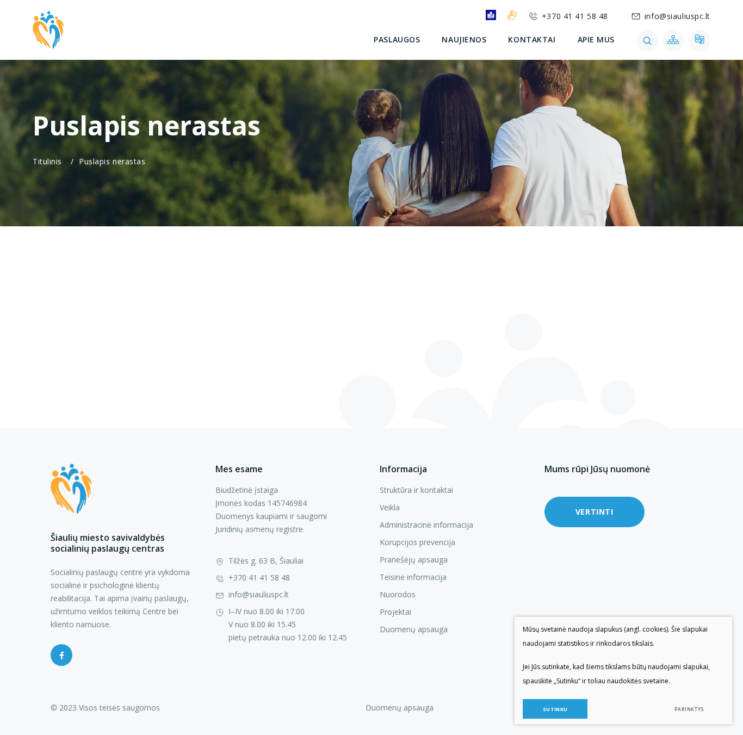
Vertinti (594, 512)
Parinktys (689, 709)
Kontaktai (531, 39)
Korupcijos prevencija (417, 542)
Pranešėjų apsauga (414, 559)
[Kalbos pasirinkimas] (699, 41)
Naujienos (464, 39)
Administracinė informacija (426, 525)
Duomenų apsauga (414, 629)
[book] (491, 15)
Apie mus (596, 39)
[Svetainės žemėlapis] (673, 41)
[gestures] (512, 15)
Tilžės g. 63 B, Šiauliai (266, 560)
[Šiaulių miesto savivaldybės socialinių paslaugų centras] (48, 30)
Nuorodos (398, 594)
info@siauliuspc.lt (677, 16)
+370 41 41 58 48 (575, 16)
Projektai (395, 612)
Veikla (390, 507)
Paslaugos (397, 39)
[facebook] (61, 655)
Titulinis (47, 161)
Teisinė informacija (413, 577)
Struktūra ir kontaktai (416, 490)
